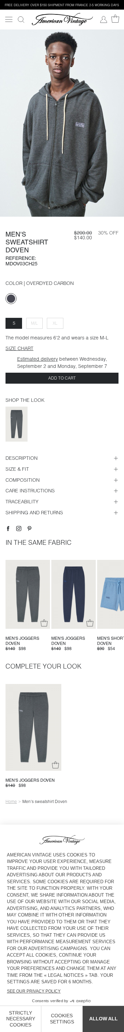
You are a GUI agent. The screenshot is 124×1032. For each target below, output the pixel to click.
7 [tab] (77, 207)
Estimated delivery (37, 359)
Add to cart (62, 378)
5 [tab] (65, 207)
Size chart (19, 348)
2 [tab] (46, 207)
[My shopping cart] (115, 18)
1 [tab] (40, 207)
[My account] (103, 19)
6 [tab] (71, 207)
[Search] (21, 19)
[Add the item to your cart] (44, 623)
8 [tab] (83, 207)
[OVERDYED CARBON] (11, 299)
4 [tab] (59, 207)
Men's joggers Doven (30, 780)
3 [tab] (52, 207)
